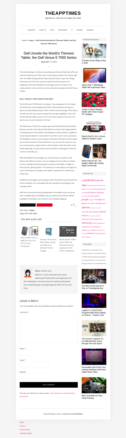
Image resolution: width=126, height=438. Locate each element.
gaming (92, 196)
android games (91, 185)
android (89, 180)
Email (22, 360)
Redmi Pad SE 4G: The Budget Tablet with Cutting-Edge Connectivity (93, 163)
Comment (24, 312)
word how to (101, 233)
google (85, 199)
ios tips (98, 203)
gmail (98, 196)
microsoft (85, 212)
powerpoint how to (88, 219)
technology (99, 230)
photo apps (91, 216)
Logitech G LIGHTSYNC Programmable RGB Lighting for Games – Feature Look (94, 312)
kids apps (92, 208)
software (84, 230)
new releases (93, 212)
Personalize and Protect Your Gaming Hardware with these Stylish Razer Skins (94, 369)
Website (23, 372)
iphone (86, 207)
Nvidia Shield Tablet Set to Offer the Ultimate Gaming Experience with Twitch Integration (67, 245)
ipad (103, 203)
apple (83, 189)
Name (23, 348)
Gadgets (31, 40)
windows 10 (92, 233)
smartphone (101, 223)
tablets (93, 230)
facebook (100, 192)
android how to (101, 185)
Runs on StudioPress (73, 414)
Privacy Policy (25, 430)
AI (82, 180)
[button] (97, 30)
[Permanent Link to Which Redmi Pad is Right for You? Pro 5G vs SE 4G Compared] (29, 227)
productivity (98, 219)
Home (24, 40)
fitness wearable (86, 196)
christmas (88, 189)
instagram (91, 200)
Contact (22, 426)
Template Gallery (26, 433)
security (94, 223)
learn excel (98, 208)
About (22, 422)
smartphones (86, 227)
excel (83, 193)
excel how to (90, 192)
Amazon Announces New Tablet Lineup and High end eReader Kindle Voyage (48, 245)
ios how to (91, 203)
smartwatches (96, 227)
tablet (35, 213)
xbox (83, 237)
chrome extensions (98, 189)
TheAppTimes (63, 13)
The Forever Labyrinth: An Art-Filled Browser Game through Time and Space (92, 341)
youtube (87, 237)
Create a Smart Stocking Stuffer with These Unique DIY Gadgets (92, 111)
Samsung (86, 222)
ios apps (98, 199)
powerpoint (98, 216)
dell (30, 213)
